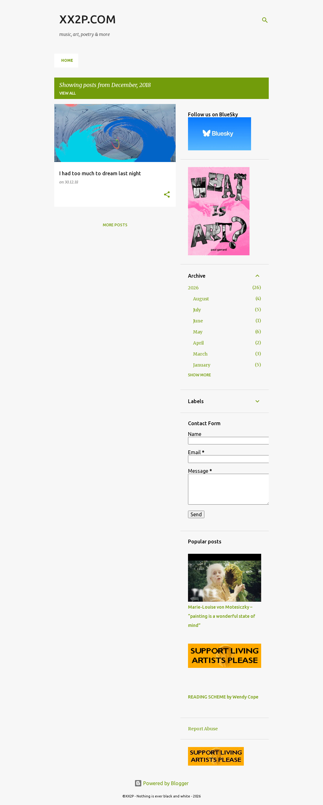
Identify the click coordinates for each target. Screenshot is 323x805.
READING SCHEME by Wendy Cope (223, 696)
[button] (167, 195)
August (201, 299)
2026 (193, 288)
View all (67, 93)
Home (67, 60)
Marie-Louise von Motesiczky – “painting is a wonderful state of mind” (221, 616)
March (200, 354)
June (198, 321)
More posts (115, 225)
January (201, 365)
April (198, 343)
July (197, 310)
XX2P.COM (87, 19)
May (198, 332)
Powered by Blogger (165, 783)
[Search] (265, 20)
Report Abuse (203, 729)
